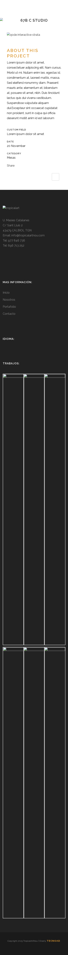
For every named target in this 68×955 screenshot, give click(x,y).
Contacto (9, 313)
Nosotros (9, 299)
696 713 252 (16, 245)
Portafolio (9, 306)
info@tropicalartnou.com (28, 235)
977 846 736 (16, 240)
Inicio (6, 292)
